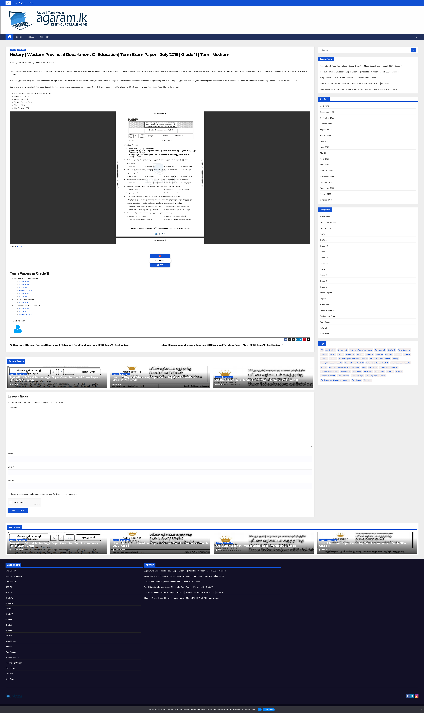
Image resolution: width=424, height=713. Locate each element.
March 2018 (24, 284)
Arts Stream (325, 217)
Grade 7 (323, 275)
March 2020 (24, 302)
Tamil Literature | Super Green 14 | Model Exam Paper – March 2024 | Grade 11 (354, 83)
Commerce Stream (328, 222)
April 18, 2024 (223, 550)
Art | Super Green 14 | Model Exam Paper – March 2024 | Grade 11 (256, 380)
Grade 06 (360, 354)
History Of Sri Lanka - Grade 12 (377, 363)
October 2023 (326, 124)
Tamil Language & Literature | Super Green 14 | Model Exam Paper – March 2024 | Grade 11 (359, 89)
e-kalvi (19, 246)
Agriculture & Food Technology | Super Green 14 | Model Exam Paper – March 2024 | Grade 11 (54, 379)
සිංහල (15, 3)
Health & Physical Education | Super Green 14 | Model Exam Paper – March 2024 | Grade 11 (155, 379)
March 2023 (325, 165)
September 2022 (327, 188)
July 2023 (324, 141)
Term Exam (45, 37)
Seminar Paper (343, 376)
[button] (417, 37)
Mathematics (373, 367)
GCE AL (30, 37)
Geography (350, 354)
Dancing (324, 354)
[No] (421, 710)
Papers (323, 299)
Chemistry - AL (380, 350)
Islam (364, 367)
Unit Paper (367, 380)
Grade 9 (323, 287)
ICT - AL (324, 367)
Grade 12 (324, 258)
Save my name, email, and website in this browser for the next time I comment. (44, 494)
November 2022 (327, 176)
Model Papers (21, 374)
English (22, 3)
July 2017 (23, 296)
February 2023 (326, 170)
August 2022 (325, 194)
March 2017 (24, 293)
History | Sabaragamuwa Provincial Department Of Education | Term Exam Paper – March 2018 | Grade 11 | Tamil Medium (220, 345)
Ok (260, 709)
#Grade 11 (29, 62)
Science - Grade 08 (328, 376)
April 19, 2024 (17, 550)
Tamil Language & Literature (375, 376)
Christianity (392, 350)
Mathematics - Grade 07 (389, 367)
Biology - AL (342, 350)
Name (11, 453)
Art (322, 350)
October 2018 (326, 200)
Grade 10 (324, 246)
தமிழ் (8, 3)
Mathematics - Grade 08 (329, 371)
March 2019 (24, 281)
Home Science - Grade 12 (400, 363)
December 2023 (327, 112)
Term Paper (356, 380)
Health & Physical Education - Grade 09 (353, 358)
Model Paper (346, 371)
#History (38, 62)
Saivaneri (390, 371)
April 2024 (324, 106)
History (395, 358)
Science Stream (327, 310)
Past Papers (325, 304)
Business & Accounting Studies (361, 350)
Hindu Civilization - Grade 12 (380, 358)
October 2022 (326, 182)
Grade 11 (13, 49)
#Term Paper (48, 62)
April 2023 (324, 159)
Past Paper (357, 371)
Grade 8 (323, 281)
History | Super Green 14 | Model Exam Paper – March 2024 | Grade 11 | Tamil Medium (181, 598)
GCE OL (19, 37)
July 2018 (23, 287)
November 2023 (327, 118)
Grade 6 (323, 269)
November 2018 (25, 290)
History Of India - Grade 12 (354, 363)
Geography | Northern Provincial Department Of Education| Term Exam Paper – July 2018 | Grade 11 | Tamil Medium (71, 345)
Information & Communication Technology (344, 367)
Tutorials (324, 328)
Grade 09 (388, 354)
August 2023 (325, 135)
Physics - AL (379, 371)
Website (11, 480)
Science (399, 371)
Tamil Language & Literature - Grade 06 (335, 380)
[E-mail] (14, 337)
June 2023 (324, 147)
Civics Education (404, 350)
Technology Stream (328, 316)
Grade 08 (379, 354)
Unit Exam (324, 334)
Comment (12, 407)
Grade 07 (369, 354)
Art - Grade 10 (331, 350)
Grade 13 (324, 263)
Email (11, 467)
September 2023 (327, 129)
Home (31, 3)
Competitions (325, 228)
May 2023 (324, 153)
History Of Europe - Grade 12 (331, 363)
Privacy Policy (269, 709)
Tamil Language (357, 376)
